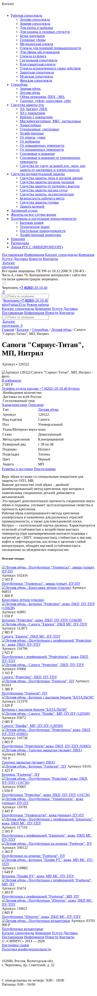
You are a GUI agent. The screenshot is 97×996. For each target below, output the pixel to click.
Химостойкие (30, 125)
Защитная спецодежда (37, 72)
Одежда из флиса (33, 56)
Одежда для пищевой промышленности (50, 48)
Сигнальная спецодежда (38, 60)
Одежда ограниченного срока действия (50, 68)
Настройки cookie (15, 945)
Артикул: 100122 (15, 848)
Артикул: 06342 (14, 754)
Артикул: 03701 (83, 921)
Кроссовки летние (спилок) (23, 600)
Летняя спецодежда (35, 19)
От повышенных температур (42, 145)
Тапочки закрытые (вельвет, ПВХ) (28, 762)
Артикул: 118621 (15, 908)
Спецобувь (19, 84)
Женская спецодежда (36, 80)
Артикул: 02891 (14, 612)
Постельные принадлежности (43, 231)
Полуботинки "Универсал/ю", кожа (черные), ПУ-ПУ (43, 815)
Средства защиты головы (39, 202)
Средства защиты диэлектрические (47, 194)
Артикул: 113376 (15, 701)
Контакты (50, 259)
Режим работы (38, 304)
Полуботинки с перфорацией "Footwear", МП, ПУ (40, 896)
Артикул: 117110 (14, 827)
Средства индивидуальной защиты (38, 174)
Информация (34, 255)
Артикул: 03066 (14, 669)
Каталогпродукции (11, 323)
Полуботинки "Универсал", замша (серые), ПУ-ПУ (41, 583)
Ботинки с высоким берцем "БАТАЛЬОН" (34, 709)
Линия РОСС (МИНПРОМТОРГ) (37, 247)
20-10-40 (33, 288)
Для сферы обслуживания (40, 52)
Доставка (21, 259)
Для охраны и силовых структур (45, 32)
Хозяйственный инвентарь (40, 235)
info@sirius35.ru (14, 304)
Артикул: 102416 (15, 575)
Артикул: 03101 (79, 766)
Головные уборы (33, 40)
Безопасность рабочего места (42, 198)
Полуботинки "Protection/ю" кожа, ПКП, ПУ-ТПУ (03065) (46, 746)
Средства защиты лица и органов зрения (51, 178)
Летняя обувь (30, 93)
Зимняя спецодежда (35, 24)
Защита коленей (32, 206)
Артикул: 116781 (15, 807)
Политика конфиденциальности (26, 949)
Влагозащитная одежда (37, 64)
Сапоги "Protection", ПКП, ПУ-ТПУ (29, 677)
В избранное (11, 380)
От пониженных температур (42, 149)
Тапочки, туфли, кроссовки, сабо (45, 101)
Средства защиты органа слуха (43, 190)
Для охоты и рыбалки (36, 28)
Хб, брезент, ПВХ (33, 109)
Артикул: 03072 (14, 718)
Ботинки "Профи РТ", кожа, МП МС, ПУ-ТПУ (38, 876)
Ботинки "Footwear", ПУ (21, 774)
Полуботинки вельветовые (22, 929)
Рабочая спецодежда (26, 15)
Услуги (7, 259)
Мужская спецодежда (36, 76)
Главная (8, 330)
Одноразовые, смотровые (39, 129)
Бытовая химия (31, 223)
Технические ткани (35, 227)
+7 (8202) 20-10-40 (35, 388)
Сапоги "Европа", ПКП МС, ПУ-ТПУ (31, 636)
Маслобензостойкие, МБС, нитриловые (50, 121)
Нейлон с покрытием (36, 117)
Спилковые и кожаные (37, 154)
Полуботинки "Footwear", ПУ (25, 693)
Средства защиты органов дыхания (47, 182)
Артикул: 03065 (14, 787)
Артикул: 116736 (15, 738)
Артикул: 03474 (14, 888)
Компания (86, 255)
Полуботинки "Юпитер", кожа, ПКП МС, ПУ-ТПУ (41, 917)
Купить (74, 388)
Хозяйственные (32, 133)
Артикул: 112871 (15, 628)
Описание (36, 405)
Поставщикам (12, 255)
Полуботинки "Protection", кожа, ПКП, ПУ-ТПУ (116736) (46, 795)
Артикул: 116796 (15, 648)
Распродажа (20, 243)
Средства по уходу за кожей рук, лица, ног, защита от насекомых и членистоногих (53, 168)
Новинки (18, 239)
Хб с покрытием (32, 113)
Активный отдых (24, 210)
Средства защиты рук (27, 105)
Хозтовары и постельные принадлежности (43, 219)
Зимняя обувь (30, 89)
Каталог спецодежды (61, 255)
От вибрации (30, 141)
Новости (35, 259)
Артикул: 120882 (15, 868)
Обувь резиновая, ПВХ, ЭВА (42, 97)
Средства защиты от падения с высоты (50, 186)
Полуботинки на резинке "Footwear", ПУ (33, 856)
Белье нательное (32, 36)
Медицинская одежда (36, 44)
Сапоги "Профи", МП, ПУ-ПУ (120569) (32, 726)
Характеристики (14, 405)
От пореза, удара (32, 137)
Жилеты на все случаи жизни (33, 214)
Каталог (23, 330)
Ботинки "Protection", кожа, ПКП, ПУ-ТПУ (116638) (42, 620)
